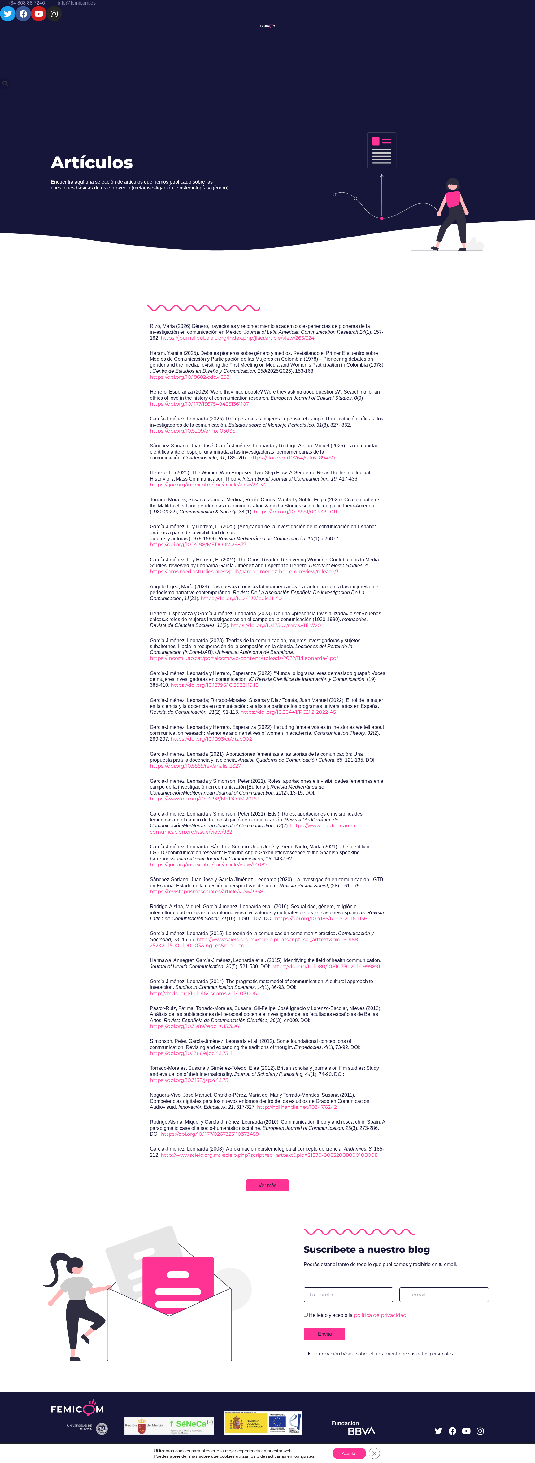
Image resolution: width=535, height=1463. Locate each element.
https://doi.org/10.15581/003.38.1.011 (295, 512)
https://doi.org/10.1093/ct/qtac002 (211, 739)
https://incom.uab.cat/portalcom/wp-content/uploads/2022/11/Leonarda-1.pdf (244, 658)
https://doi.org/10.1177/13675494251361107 (199, 404)
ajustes (307, 1456)
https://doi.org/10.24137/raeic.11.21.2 (242, 598)
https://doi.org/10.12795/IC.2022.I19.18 (215, 685)
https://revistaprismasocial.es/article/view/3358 (206, 892)
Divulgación (395, 41)
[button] (5, 83)
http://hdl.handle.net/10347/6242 (297, 1107)
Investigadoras (186, 41)
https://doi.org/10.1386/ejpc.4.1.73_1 (191, 1053)
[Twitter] (7, 13)
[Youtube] (38, 13)
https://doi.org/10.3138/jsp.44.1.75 (189, 1080)
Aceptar (349, 1453)
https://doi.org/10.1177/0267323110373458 (210, 1134)
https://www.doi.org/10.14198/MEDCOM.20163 (204, 799)
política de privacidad (380, 1315)
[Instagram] (54, 13)
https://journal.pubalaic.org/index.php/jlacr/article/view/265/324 (238, 338)
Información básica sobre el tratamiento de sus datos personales (383, 1353)
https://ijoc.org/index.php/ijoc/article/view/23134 (208, 485)
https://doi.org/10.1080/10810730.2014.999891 (326, 966)
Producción (296, 41)
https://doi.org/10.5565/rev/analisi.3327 (195, 766)
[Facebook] (23, 13)
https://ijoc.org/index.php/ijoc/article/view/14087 (208, 865)
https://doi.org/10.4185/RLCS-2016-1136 (321, 918)
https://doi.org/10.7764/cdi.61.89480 (292, 458)
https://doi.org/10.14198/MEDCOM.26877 (198, 544)
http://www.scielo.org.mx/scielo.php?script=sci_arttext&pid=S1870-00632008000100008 (269, 1155)
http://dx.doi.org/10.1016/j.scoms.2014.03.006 (203, 993)
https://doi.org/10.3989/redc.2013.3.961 (195, 1026)
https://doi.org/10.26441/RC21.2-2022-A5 (288, 712)
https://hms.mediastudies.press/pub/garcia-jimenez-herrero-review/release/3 (244, 571)
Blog (469, 41)
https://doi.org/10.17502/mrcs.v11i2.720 (276, 625)
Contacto (39, 65)
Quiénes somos (63, 41)
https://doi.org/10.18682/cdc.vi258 (189, 377)
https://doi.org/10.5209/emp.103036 (192, 431)
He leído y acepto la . (358, 1315)
